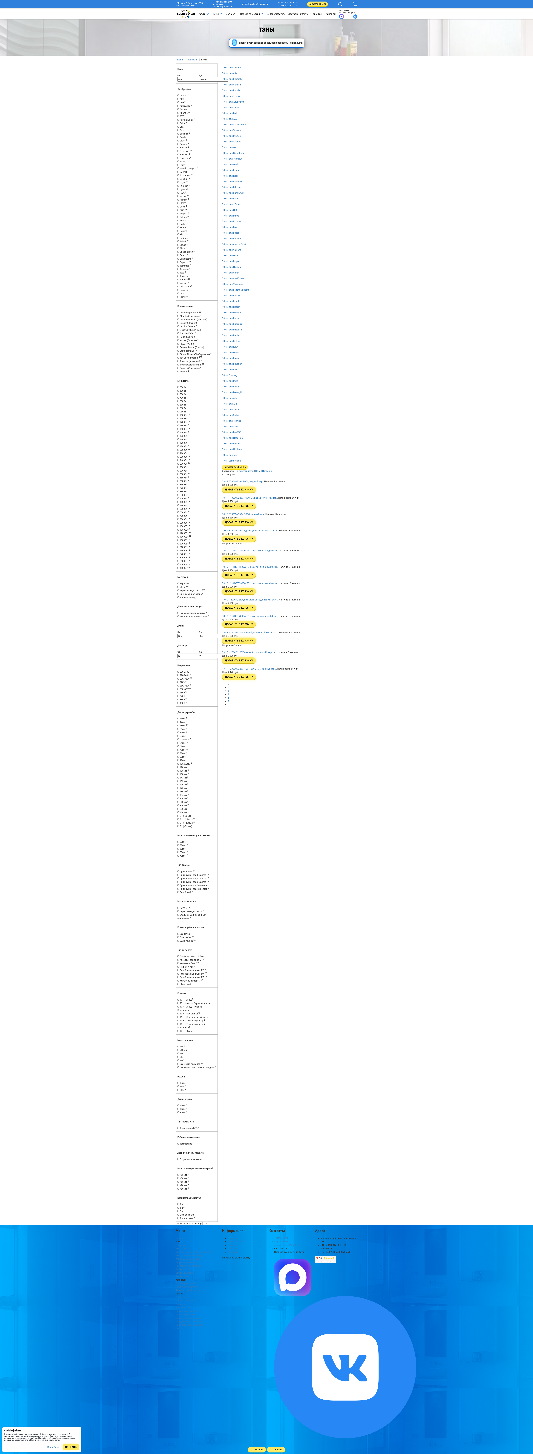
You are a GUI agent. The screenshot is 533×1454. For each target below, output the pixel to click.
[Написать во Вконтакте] (355, 16)
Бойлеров (181, 1297)
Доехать (278, 1449)
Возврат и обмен (236, 1241)
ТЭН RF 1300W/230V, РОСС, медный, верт (243, 514)
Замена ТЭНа (183, 1269)
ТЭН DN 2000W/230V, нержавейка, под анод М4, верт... (250, 599)
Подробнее (53, 1447)
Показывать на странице (189, 1223)
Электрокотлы (183, 1248)
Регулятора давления (187, 1286)
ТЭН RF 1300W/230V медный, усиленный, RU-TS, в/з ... (250, 632)
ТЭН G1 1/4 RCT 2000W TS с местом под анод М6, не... (250, 616)
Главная (180, 59)
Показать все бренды (235, 466)
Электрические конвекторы (190, 1255)
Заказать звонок (317, 3)
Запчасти (231, 13)
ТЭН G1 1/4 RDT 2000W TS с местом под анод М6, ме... (250, 583)
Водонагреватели (276, 13)
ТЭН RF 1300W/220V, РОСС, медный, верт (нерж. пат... (250, 497)
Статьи (179, 1328)
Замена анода (183, 1276)
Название (267, 470)
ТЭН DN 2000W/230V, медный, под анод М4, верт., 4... (249, 652)
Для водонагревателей (188, 1310)
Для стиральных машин (188, 1317)
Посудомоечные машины (189, 1265)
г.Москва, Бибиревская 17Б (189, 3)
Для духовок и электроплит (190, 1321)
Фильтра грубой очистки (188, 1290)
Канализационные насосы (189, 1258)
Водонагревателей (185, 1283)
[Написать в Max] (341, 16)
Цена (258, 470)
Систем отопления (185, 1300)
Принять (71, 1447)
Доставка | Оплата (298, 13)
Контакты (331, 13)
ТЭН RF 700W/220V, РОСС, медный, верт (243, 481)
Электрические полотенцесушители (194, 1251)
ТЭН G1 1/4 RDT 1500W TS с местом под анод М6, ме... (250, 550)
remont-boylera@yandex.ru (255, 4)
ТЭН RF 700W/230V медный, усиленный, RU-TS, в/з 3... (250, 530)
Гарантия (317, 13)
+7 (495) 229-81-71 (287, 5)
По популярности (245, 470)
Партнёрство (234, 1248)
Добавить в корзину (239, 489)
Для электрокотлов (186, 1314)
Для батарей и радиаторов (190, 1324)
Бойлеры (180, 1244)
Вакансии (233, 1244)
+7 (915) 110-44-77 (287, 2)
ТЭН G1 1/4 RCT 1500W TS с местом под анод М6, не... (250, 566)
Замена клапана (184, 1272)
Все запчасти (183, 1307)
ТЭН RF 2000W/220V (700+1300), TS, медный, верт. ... (249, 668)
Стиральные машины (187, 1262)
